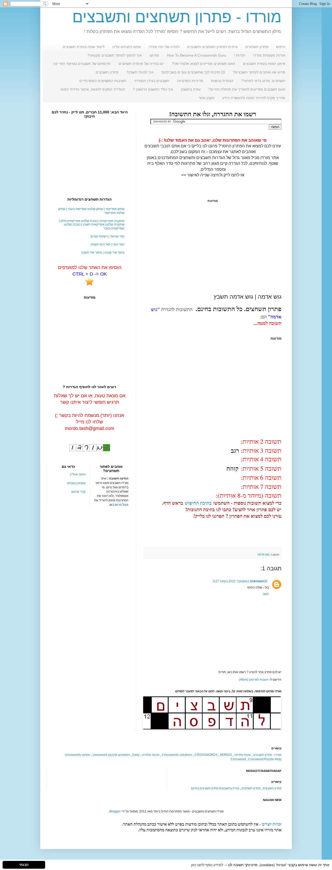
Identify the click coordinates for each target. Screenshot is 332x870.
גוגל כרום (121, 504)
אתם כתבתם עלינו (126, 47)
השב (266, 594)
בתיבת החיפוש (198, 502)
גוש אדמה (263, 554)
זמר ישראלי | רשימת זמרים (108, 236)
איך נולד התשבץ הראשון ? (153, 89)
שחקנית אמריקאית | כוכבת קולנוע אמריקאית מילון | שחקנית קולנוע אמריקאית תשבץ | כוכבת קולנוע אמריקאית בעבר (92, 224)
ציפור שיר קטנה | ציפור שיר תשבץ (103, 252)
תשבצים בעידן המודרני (151, 81)
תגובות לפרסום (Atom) (253, 679)
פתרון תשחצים (256, 47)
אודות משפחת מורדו (269, 55)
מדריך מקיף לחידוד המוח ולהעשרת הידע (253, 98)
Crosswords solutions (177, 755)
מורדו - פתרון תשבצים (267, 755)
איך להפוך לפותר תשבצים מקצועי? (114, 55)
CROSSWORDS (206, 755)
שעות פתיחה (242, 755)
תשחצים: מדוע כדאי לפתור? (263, 81)
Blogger (115, 811)
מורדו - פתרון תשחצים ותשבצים (176, 17)
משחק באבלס (76, 483)
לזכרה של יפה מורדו (164, 47)
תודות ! (239, 55)
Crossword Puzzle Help (264, 759)
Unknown (257, 581)
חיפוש (280, 47)
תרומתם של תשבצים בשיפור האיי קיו (82, 63)
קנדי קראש (78, 492)
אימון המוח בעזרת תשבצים (264, 63)
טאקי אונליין (78, 474)
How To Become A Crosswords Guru (196, 55)
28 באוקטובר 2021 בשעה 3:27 (240, 581)
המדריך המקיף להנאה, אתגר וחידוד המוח (92, 89)
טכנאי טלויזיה (151, 755)
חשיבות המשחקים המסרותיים (102, 81)
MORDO (226, 755)
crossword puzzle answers (111, 755)
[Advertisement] (212, 248)
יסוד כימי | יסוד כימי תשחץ (108, 244)
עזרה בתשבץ (190, 89)
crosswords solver (77, 755)
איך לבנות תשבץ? (140, 72)
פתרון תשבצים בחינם (204, 788)
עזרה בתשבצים (229, 788)
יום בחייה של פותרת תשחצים (141, 63)
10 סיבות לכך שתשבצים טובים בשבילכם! (193, 72)
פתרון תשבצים (107, 72)
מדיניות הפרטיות (190, 81)
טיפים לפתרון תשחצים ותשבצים (212, 47)
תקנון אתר (207, 98)
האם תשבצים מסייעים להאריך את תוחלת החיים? (246, 89)
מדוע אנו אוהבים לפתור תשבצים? (259, 72)
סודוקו (154, 55)
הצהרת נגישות (222, 81)
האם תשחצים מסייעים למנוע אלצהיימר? (203, 63)
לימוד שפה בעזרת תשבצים (84, 47)
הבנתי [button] (24, 865)
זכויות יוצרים (271, 824)
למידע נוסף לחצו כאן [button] (207, 865)
